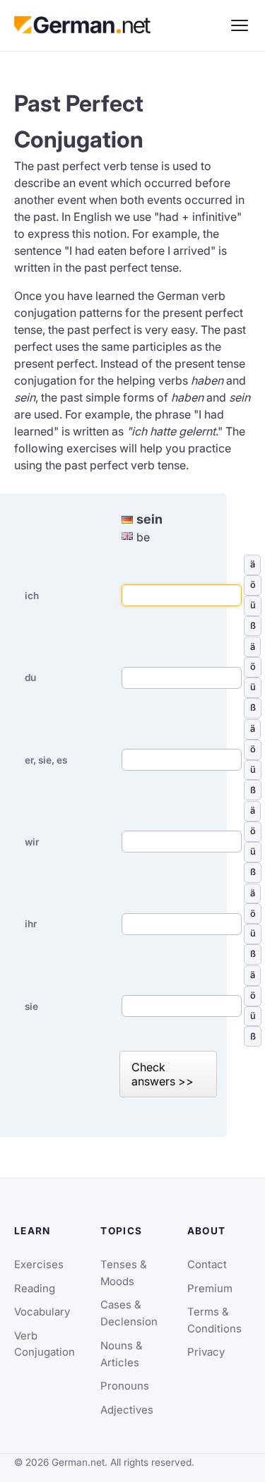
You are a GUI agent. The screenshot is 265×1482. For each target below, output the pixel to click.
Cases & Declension (129, 1313)
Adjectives (126, 1410)
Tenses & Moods (123, 1273)
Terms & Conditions (214, 1320)
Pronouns (124, 1386)
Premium (209, 1288)
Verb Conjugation (44, 1344)
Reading (34, 1288)
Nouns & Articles (121, 1354)
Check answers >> (162, 1074)
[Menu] (239, 25)
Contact (207, 1264)
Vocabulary (42, 1312)
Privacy (206, 1352)
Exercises (39, 1264)
